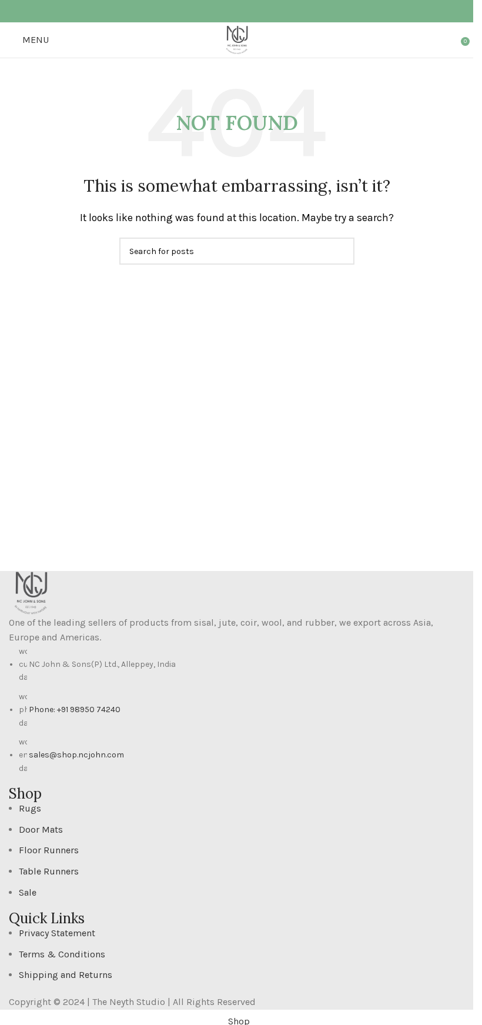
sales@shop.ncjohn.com (76, 755)
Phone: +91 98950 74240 (74, 710)
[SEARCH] (340, 251)
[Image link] (31, 591)
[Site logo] (237, 39)
